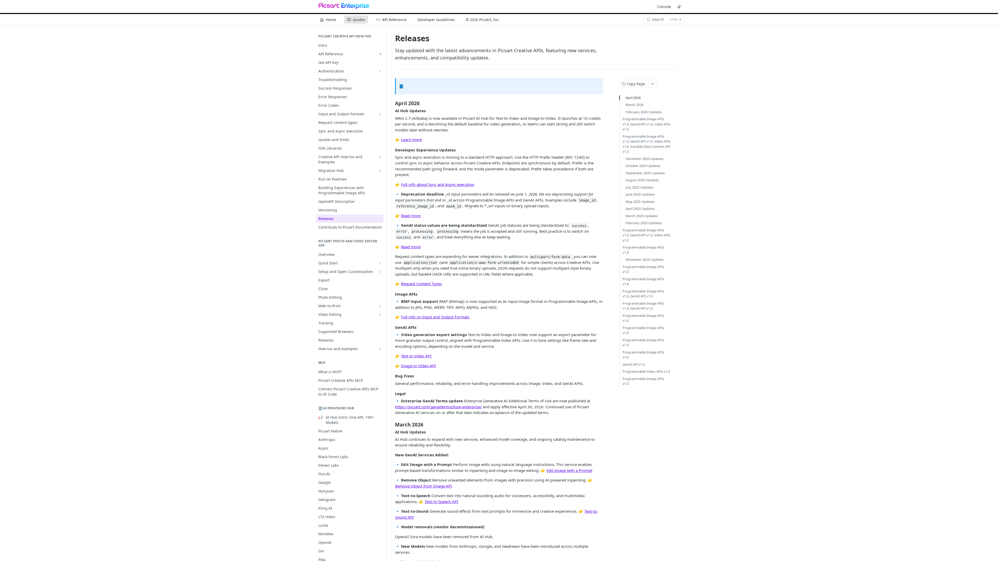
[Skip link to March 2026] (391, 424)
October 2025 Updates (643, 165)
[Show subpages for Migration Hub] (380, 171)
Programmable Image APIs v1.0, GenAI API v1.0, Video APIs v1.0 (646, 124)
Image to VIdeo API (418, 365)
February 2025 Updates (644, 223)
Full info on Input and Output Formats (435, 316)
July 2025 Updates (639, 187)
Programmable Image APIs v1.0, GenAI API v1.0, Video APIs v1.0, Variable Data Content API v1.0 (646, 144)
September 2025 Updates (645, 173)
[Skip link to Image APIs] (391, 294)
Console (664, 6)
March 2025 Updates (642, 215)
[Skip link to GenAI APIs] (391, 327)
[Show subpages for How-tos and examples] (380, 349)
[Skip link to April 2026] (391, 103)
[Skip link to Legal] (391, 393)
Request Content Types (421, 283)
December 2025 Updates (645, 158)
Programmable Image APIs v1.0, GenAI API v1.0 (643, 294)
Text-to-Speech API (441, 501)
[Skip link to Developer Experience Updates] (391, 150)
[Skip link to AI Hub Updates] (391, 111)
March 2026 (635, 104)
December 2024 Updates (645, 259)
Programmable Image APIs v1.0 (643, 250)
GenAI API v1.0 (633, 364)
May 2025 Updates (640, 201)
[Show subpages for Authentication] (380, 71)
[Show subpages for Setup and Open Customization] (380, 272)
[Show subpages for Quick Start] (380, 263)
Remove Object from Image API (423, 486)
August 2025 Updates (642, 180)
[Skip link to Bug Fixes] (391, 376)
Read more (411, 215)
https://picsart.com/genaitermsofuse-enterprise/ (438, 406)
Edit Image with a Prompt (569, 470)
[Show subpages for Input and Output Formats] (380, 114)
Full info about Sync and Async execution (437, 184)
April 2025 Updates (640, 208)
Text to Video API (416, 355)
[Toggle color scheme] (679, 6)
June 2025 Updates (640, 194)
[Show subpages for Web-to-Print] (380, 306)
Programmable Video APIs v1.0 (646, 371)
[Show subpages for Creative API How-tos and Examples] (380, 157)
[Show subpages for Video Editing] (380, 314)
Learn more (411, 139)
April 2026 (633, 97)
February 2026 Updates (644, 112)
